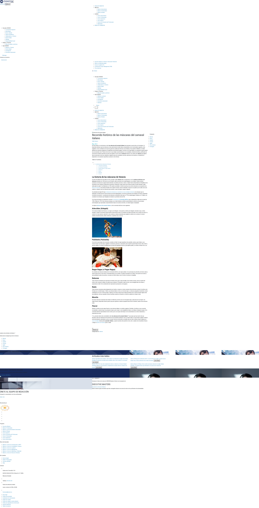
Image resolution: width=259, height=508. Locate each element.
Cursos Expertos (6, 432)
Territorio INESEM (6, 461)
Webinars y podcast (101, 96)
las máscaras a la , (120, 199)
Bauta (100, 171)
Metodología (8, 31)
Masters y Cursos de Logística (9, 448)
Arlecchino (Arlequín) (103, 165)
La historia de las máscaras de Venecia (103, 164)
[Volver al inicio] (99, 73)
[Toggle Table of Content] (93, 162)
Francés (151, 141)
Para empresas (98, 68)
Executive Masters (7, 426)
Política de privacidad (7, 496)
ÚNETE (1, 354)
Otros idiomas (153, 145)
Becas (151, 138)
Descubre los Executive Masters (99, 387)
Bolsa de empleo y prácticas (11, 44)
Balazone (100, 169)
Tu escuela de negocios (10, 29)
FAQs (4, 463)
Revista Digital (8, 49)
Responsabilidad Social (10, 41)
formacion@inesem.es (7, 492)
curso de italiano (95, 321)
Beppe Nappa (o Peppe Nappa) (104, 168)
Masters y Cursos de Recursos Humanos (11, 452)
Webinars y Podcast (9, 47)
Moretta (100, 172)
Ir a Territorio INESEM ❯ (5, 375)
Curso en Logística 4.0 (99, 65)
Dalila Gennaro (95, 141)
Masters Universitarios (102, 9)
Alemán (151, 137)
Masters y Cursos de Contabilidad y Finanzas (12, 446)
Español (151, 140)
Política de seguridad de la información (11, 502)
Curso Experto (100, 20)
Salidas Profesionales (7, 459)
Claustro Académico (9, 34)
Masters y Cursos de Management (10, 449)
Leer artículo (95, 362)
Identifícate (2, 4)
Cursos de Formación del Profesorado (105, 22)
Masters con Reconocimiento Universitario (12, 429)
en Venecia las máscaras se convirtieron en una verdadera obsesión (120, 192)
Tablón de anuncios (7, 506)
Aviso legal (5, 494)
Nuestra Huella (8, 37)
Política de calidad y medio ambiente (10, 501)
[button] (97, 105)
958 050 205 (4, 60)
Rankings (7, 39)
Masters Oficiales (101, 12)
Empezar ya (95, 329)
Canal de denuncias (7, 504)
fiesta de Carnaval (96, 187)
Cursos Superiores (101, 19)
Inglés (151, 143)
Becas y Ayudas (8, 33)
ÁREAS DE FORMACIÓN (100, 25)
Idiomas (101, 331)
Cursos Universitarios (101, 15)
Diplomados (99, 23)
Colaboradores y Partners (10, 36)
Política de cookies (7, 499)
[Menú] (12, 1)
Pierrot (100, 173)
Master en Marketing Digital (100, 63)
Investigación (8, 50)
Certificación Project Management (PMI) (103, 66)
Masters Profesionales (102, 10)
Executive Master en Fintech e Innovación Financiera (106, 61)
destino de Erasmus (101, 322)
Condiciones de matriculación (9, 498)
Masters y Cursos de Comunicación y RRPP (12, 444)
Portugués (152, 146)
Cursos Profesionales (101, 17)
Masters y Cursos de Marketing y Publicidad (12, 451)
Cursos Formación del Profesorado (10, 434)
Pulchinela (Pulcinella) (103, 166)
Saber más (2, 397)
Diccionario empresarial (10, 52)
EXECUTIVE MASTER (99, 6)
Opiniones (99, 102)
